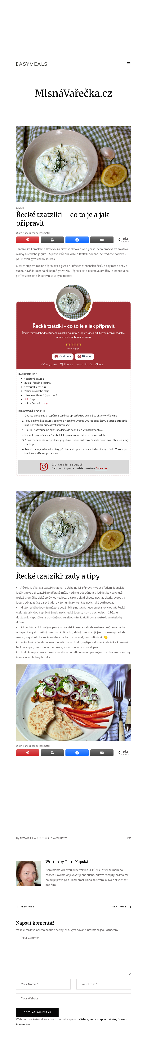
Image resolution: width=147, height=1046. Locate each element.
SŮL (26, 399)
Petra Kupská (28, 838)
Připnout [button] (86, 356)
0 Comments (60, 838)
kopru (47, 403)
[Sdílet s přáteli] (77, 239)
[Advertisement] (73, 28)
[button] (67, 344)
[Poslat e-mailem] (101, 239)
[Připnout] (27, 239)
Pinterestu (101, 468)
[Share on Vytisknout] (52, 239)
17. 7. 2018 (44, 838)
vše (129, 838)
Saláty (20, 208)
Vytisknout (64, 356)
